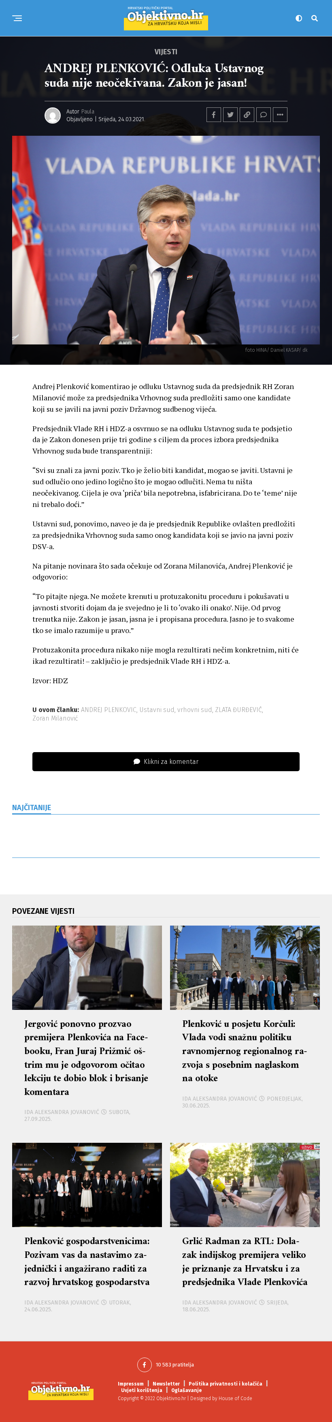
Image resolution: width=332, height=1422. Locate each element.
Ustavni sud (157, 710)
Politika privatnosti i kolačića (225, 1384)
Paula (87, 111)
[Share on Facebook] (213, 114)
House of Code (235, 1398)
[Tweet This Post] (230, 114)
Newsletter (166, 1384)
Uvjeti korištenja (141, 1390)
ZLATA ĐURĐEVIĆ (238, 710)
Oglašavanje (186, 1390)
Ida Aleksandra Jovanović (61, 1112)
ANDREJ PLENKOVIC (108, 710)
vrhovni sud (194, 710)
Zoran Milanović (55, 718)
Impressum (131, 1384)
